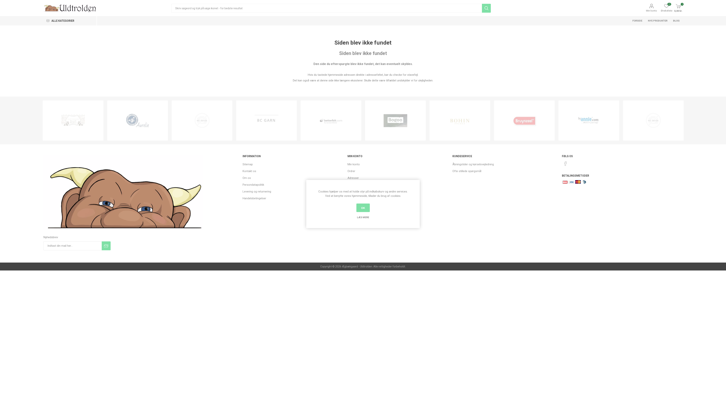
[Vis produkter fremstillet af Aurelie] (137, 120)
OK (363, 207)
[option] (73, 120)
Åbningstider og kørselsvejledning (473, 164)
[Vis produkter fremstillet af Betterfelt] (331, 120)
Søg (486, 8)
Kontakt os (249, 171)
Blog (676, 20)
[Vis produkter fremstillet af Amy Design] (73, 120)
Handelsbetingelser (254, 198)
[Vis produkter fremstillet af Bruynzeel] (524, 120)
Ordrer (351, 171)
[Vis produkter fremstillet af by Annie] (588, 120)
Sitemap (248, 164)
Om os (247, 178)
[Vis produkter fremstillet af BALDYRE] (202, 120)
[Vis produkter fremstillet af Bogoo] (395, 120)
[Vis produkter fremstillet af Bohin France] (460, 120)
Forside (637, 20)
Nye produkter (657, 20)
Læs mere (363, 217)
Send (106, 245)
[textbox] (326, 8)
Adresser (353, 178)
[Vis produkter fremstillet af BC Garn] (266, 120)
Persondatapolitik (253, 184)
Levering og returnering (257, 191)
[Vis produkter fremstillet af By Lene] (653, 120)
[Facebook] (565, 164)
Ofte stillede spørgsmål (466, 171)
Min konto (651, 10)
